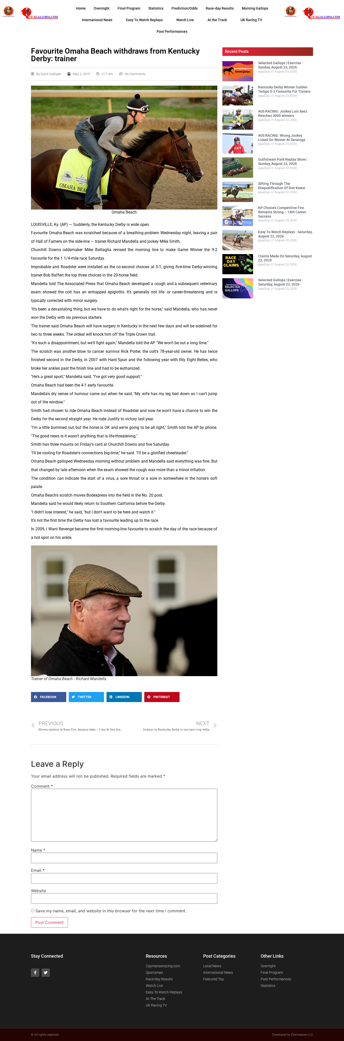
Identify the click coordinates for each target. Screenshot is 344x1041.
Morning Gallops (255, 8)
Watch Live (185, 20)
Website (38, 891)
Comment (42, 786)
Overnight (102, 8)
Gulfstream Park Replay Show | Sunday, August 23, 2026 (282, 161)
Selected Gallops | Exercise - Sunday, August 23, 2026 (280, 65)
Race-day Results (220, 8)
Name (38, 850)
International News (97, 20)
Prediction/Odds (184, 8)
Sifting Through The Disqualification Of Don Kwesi (281, 186)
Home (81, 8)
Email (38, 870)
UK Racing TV (251, 20)
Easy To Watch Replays (144, 20)
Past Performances (172, 31)
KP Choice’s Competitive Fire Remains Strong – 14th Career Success (282, 212)
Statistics (155, 8)
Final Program (129, 8)
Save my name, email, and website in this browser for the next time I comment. (111, 911)
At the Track (217, 20)
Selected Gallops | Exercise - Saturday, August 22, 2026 (280, 282)
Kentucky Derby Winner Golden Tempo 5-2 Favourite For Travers (284, 89)
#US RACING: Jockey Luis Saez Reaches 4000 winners (282, 113)
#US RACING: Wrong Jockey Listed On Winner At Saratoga (281, 137)
